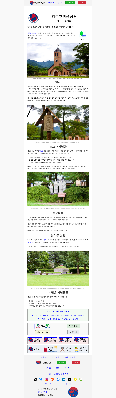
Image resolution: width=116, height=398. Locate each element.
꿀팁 (58, 368)
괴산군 (41, 151)
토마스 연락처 (42, 392)
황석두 (46, 240)
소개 (49, 374)
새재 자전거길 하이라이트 (58, 311)
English (51, 3)
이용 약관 (44, 357)
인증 (67, 368)
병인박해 (30, 242)
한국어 (60, 3)
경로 (48, 368)
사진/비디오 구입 (61, 374)
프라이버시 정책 (69, 357)
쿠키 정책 (55, 357)
